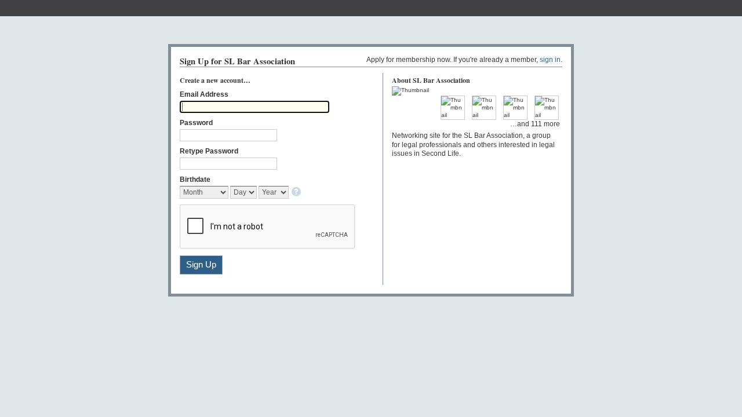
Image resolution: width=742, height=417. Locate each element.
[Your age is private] (297, 192)
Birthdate (195, 179)
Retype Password (209, 151)
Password (196, 123)
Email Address (204, 94)
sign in (550, 60)
